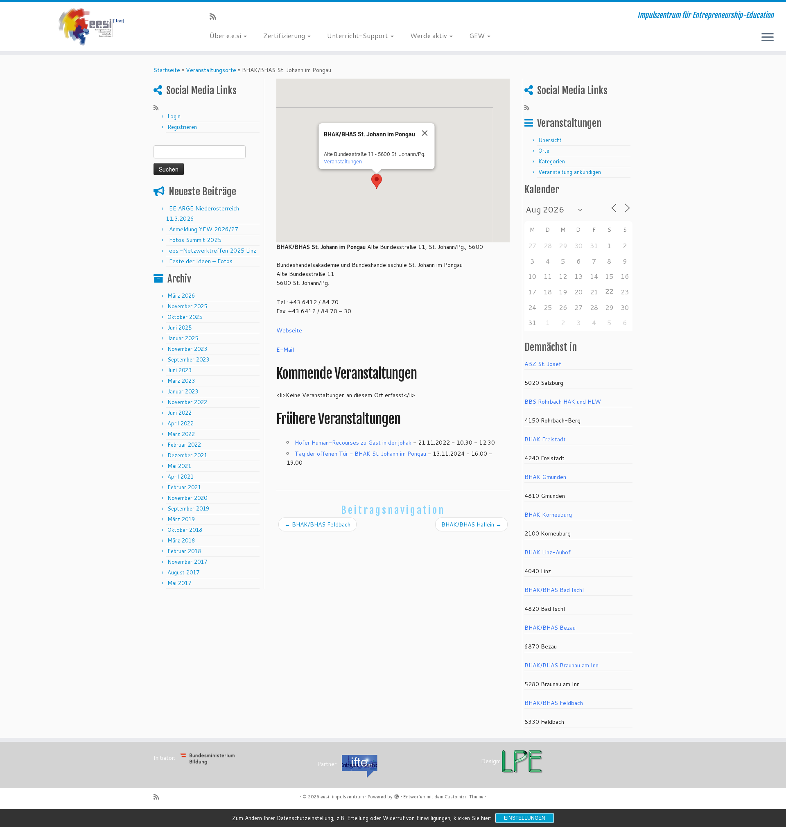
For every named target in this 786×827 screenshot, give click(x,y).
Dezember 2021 (187, 455)
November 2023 (187, 348)
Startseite (167, 70)
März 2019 (181, 519)
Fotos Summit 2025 (195, 240)
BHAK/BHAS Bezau (550, 628)
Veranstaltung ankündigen (569, 172)
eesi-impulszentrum (342, 796)
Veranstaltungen (343, 161)
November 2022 (187, 402)
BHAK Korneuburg (548, 515)
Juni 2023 (179, 370)
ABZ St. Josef (542, 364)
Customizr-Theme (464, 796)
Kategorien (551, 161)
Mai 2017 (179, 583)
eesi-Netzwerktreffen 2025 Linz (212, 250)
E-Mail (285, 350)
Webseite (289, 330)
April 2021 (180, 476)
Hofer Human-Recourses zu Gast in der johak (353, 442)
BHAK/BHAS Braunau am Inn (561, 665)
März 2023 (181, 380)
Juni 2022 (179, 412)
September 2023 (188, 359)
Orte (543, 150)
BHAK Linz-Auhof (547, 552)
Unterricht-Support (358, 35)
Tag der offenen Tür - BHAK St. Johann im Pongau (360, 454)
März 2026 (181, 295)
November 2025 (187, 306)
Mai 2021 (179, 466)
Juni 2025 (179, 327)
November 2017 (187, 561)
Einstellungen (524, 818)
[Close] (425, 133)
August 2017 (183, 572)
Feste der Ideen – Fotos (201, 261)
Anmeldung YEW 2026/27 (203, 229)
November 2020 (187, 498)
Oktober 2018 (184, 529)
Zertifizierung (285, 35)
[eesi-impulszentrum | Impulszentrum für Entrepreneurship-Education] (90, 26)
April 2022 (180, 423)
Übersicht (550, 140)
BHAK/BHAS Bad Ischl (554, 590)
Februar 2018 (184, 551)
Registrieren (182, 127)
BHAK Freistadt (545, 439)
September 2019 (188, 508)
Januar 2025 (182, 338)
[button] (376, 181)
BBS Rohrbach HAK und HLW (562, 402)
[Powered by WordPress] (397, 795)
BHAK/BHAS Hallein (471, 524)
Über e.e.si (226, 35)
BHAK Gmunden (545, 477)
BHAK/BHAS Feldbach (317, 524)
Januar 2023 (182, 391)
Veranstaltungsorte (211, 70)
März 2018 (181, 540)
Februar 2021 (184, 487)
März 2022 (181, 434)
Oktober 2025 (184, 317)
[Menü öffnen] (767, 38)
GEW (477, 35)
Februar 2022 (184, 444)
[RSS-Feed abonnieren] (215, 16)
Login (174, 116)
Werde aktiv (429, 35)
